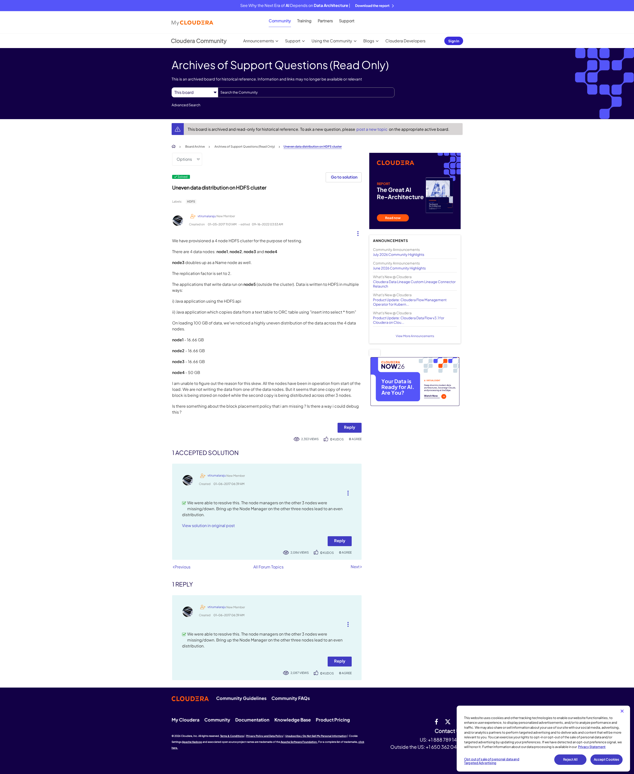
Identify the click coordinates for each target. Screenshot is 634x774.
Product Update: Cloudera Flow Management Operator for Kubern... (410, 301)
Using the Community (332, 40)
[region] (543, 739)
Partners (325, 20)
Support (346, 20)
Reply (349, 427)
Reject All (570, 759)
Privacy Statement (592, 747)
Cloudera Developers (405, 40)
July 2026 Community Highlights (398, 254)
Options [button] (184, 159)
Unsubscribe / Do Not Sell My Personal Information (316, 735)
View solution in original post (208, 525)
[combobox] (306, 92)
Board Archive (195, 146)
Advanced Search (186, 105)
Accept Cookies (606, 759)
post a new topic (372, 129)
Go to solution (344, 177)
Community (280, 20)
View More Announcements (415, 336)
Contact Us (449, 731)
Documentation (252, 719)
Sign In (453, 41)
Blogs (368, 40)
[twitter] (447, 721)
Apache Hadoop (192, 741)
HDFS (191, 201)
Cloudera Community (199, 40)
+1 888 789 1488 (445, 740)
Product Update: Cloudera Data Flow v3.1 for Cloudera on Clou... (408, 320)
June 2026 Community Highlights (399, 268)
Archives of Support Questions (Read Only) (244, 146)
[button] (356, 232)
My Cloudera (185, 719)
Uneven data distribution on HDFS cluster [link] (313, 146)
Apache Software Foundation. (299, 741)
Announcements (258, 40)
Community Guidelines (241, 698)
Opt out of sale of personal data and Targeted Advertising (491, 761)
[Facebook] (436, 721)
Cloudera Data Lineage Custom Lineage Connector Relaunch (414, 283)
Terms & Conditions (232, 735)
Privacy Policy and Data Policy (264, 735)
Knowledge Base (292, 719)
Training (304, 20)
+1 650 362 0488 (444, 747)
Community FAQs (290, 698)
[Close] (622, 711)
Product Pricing (333, 719)
